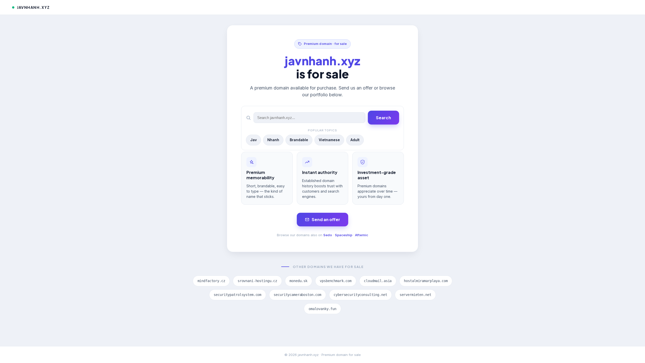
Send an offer (326, 219)
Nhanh (273, 140)
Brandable (299, 140)
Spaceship (343, 235)
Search (383, 117)
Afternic (361, 235)
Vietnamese (329, 140)
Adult (355, 140)
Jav (253, 140)
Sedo (327, 235)
